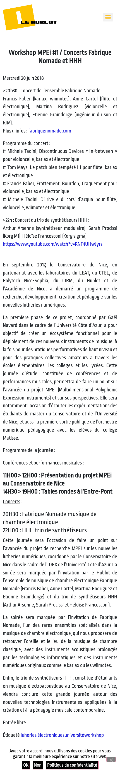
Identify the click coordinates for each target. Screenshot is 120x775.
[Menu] (108, 17)
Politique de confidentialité (72, 765)
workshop (94, 735)
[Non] (111, 759)
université (74, 735)
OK (25, 765)
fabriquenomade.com (49, 131)
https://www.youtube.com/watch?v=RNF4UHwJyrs (52, 244)
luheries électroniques (42, 735)
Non (38, 765)
